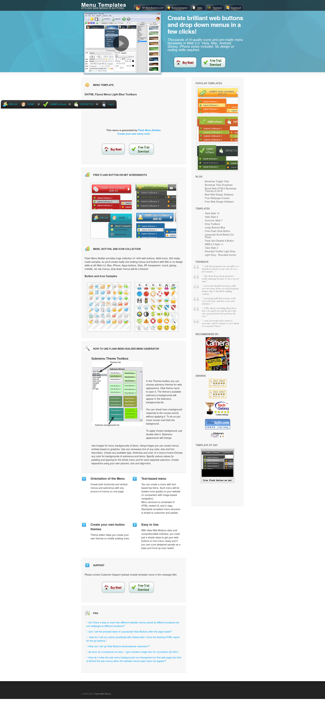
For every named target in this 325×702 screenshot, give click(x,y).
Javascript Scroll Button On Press (219, 236)
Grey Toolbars (212, 224)
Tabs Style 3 (211, 247)
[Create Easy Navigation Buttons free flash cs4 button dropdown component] (156, 196)
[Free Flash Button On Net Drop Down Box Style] (217, 482)
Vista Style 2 (211, 216)
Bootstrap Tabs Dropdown (219, 184)
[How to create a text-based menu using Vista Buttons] (121, 43)
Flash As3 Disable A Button (219, 240)
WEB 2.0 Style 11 (214, 244)
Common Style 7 (214, 220)
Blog (199, 176)
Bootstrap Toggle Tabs (217, 181)
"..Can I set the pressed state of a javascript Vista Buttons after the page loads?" (129, 631)
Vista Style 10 (212, 213)
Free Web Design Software (219, 201)
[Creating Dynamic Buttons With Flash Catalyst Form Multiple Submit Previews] (156, 307)
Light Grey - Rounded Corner (220, 254)
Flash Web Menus (102, 693)
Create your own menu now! (133, 133)
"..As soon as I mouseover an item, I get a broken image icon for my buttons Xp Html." (132, 651)
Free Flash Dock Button (217, 231)
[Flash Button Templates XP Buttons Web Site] (217, 129)
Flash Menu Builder (149, 130)
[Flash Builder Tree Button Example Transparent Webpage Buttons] (217, 157)
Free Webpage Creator (217, 198)
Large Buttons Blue (215, 227)
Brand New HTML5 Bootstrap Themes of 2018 (220, 190)
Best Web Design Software (219, 194)
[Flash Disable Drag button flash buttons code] (111, 225)
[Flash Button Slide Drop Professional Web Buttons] (217, 100)
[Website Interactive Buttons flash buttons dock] (111, 196)
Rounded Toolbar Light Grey (220, 251)
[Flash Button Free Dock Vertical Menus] (109, 307)
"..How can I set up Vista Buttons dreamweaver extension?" (118, 646)
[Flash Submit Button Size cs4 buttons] (156, 225)
